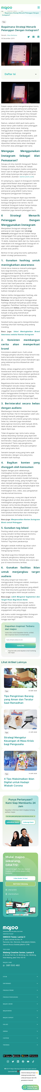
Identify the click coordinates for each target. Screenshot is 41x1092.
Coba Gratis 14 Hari (21, 878)
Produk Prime (8, 990)
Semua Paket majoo (20, 2)
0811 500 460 (13, 965)
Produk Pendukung (10, 997)
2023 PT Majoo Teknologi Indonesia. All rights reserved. (21, 1068)
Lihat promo (12, 890)
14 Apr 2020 (33, 773)
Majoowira (7, 1011)
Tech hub (6, 949)
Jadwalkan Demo (13, 822)
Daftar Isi (10, 74)
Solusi (5, 1024)
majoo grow (8, 1004)
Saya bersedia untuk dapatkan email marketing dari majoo (22, 651)
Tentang (6, 1045)
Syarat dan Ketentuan (14, 1071)
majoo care (7, 962)
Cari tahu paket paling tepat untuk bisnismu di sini (19, 816)
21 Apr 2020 (33, 732)
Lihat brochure (13, 894)
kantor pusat (8, 934)
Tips (3, 22)
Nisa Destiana (12, 35)
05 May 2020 (33, 691)
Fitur (5, 977)
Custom (6, 1038)
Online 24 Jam (32, 1088)
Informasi (7, 983)
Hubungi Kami (28, 822)
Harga (5, 1031)
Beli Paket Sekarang (20, 884)
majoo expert (8, 1017)
